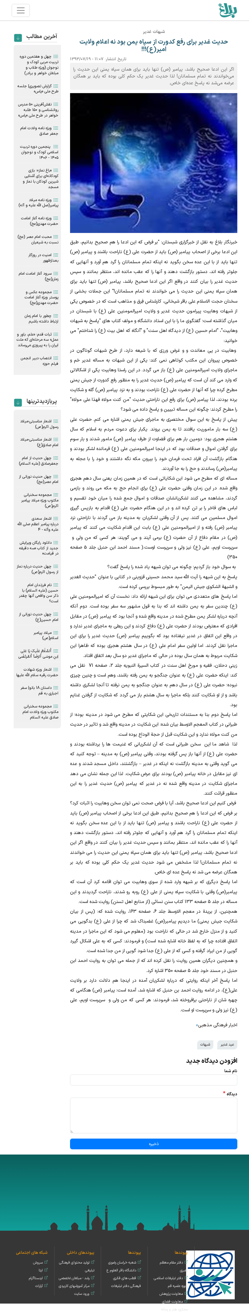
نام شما (230, 1071)
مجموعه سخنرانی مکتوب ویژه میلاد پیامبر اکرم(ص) (39, 500)
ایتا (41, 1270)
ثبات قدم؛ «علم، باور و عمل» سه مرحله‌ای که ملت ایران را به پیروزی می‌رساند (37, 340)
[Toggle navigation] (21, 10)
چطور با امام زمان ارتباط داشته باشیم (41, 318)
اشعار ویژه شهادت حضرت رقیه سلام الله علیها (37, 672)
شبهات (205, 1044)
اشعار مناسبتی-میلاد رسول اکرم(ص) (39, 424)
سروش (38, 1262)
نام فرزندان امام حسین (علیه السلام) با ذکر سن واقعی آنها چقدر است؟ (38, 593)
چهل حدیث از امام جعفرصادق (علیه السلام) (38, 461)
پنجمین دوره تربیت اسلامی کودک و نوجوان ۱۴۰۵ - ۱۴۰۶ (39, 152)
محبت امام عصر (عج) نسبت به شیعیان (38, 239)
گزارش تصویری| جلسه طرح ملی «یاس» (38, 89)
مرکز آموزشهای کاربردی (74, 1286)
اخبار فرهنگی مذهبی (217, 1025)
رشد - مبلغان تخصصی (74, 1278)
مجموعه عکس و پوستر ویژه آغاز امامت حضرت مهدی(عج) (41, 297)
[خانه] (227, 10)
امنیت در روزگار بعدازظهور (43, 258)
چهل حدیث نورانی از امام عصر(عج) (38, 479)
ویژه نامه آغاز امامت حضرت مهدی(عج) (39, 221)
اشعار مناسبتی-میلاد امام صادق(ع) (39, 442)
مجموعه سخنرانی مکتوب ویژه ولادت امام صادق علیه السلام (40, 712)
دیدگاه (232, 1094)
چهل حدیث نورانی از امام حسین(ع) (38, 617)
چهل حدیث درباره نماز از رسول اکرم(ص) (37, 569)
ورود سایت (81, 1294)
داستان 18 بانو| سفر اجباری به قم (39, 690)
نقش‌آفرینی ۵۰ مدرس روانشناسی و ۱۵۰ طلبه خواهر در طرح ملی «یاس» (38, 110)
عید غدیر (227, 1044)
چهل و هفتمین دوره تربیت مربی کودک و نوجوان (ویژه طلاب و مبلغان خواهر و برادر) (39, 65)
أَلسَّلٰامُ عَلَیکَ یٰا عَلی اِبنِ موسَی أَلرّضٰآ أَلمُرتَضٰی (38, 654)
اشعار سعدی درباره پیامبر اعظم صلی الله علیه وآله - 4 (38, 524)
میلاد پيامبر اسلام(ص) (45, 635)
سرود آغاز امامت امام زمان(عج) (38, 276)
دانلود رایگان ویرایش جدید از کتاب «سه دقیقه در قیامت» (38, 548)
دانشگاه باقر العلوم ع (121, 1270)
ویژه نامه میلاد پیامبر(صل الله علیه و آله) (38, 203)
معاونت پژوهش (171, 1294)
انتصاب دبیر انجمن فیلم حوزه (39, 361)
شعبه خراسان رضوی (122, 1262)
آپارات (39, 1286)
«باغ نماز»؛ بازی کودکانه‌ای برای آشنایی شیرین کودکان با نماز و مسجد (40, 179)
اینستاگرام (36, 1278)
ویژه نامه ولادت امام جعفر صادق (39, 131)
